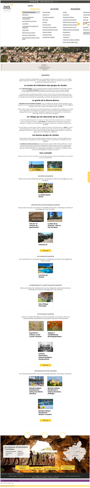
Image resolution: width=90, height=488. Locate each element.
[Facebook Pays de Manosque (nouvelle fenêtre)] (27, 435)
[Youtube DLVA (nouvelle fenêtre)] (63, 435)
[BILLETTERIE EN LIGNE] (89, 173)
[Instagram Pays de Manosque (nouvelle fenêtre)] (45, 435)
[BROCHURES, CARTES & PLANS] (89, 175)
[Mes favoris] (79, 24)
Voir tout (45, 250)
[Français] (86, 24)
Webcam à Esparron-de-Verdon (46, 1)
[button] (84, 24)
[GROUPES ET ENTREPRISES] (89, 178)
